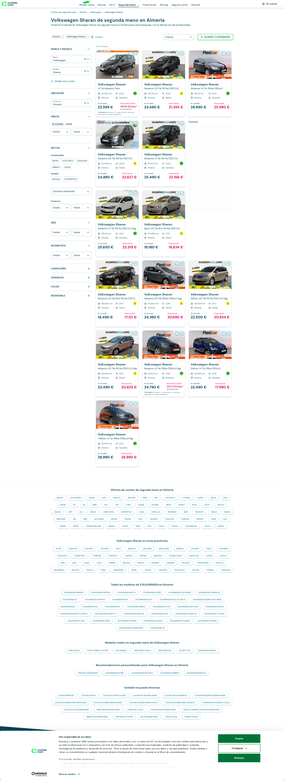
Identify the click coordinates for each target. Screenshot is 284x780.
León (74, 563)
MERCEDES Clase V (142, 650)
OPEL (140, 519)
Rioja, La (220, 563)
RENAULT (200, 519)
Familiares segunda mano (108, 710)
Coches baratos (66, 695)
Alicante (89, 548)
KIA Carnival (121, 650)
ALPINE (92, 498)
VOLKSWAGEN (191, 526)
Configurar (237, 748)
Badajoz (132, 548)
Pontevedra (203, 563)
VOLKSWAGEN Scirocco (186, 614)
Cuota (69, 124)
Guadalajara (175, 556)
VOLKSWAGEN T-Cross (214, 614)
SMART (76, 526)
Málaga (126, 563)
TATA (149, 526)
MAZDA (227, 512)
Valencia (163, 570)
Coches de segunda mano (145, 695)
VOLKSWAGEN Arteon (100, 592)
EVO (106, 505)
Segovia (75, 570)
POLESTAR (169, 519)
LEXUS (141, 512)
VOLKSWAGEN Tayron (126, 621)
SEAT (225, 519)
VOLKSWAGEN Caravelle (209, 592)
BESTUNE (131, 498)
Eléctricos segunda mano (76, 710)
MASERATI (199, 512)
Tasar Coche (171, 717)
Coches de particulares (114, 695)
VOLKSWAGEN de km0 (114, 673)
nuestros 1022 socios (82, 741)
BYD (156, 498)
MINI (85, 519)
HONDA (141, 505)
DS (84, 505)
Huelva (209, 556)
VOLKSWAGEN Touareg (180, 621)
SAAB (213, 519)
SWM (138, 526)
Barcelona (164, 548)
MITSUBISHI (99, 519)
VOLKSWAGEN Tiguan (153, 621)
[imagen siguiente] (136, 64)
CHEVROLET (170, 498)
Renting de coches (124, 717)
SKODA (63, 526)
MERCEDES (61, 519)
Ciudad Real (79, 556)
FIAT (117, 505)
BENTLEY (117, 498)
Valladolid (179, 570)
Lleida (86, 563)
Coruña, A (113, 556)
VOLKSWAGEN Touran (207, 621)
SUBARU (111, 526)
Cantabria (223, 548)
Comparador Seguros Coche (216, 702)
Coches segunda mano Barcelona (70, 702)
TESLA (161, 526)
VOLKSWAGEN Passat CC (105, 614)
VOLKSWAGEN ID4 (90, 606)
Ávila (118, 548)
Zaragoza (225, 570)
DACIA (213, 498)
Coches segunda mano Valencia (180, 702)
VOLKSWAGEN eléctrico (142, 673)
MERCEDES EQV (165, 650)
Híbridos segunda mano (97, 717)
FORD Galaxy (74, 650)
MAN (186, 512)
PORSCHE (185, 519)
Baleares (147, 548)
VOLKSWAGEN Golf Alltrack (172, 599)
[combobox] (53, 60)
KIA (81, 512)
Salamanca (59, 570)
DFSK (225, 498)
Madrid (112, 563)
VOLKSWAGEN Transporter (131, 628)
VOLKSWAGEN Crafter (95, 599)
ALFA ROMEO (76, 498)
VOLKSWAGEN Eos (120, 599)
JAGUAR (57, 512)
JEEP (70, 512)
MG (74, 519)
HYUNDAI (155, 505)
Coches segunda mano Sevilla (143, 702)
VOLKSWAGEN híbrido (169, 673)
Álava (58, 548)
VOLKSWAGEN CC (70, 599)
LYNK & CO (155, 512)
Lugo (99, 563)
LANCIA (93, 512)
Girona (143, 556)
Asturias (104, 548)
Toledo (148, 570)
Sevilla (90, 570)
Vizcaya (195, 570)
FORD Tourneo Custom (97, 650)
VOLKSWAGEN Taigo (101, 621)
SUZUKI (125, 526)
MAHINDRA (172, 512)
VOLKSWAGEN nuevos (196, 673)
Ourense (170, 563)
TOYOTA (174, 526)
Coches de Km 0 (88, 695)
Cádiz (208, 548)
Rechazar (239, 758)
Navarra (155, 563)
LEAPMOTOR (126, 512)
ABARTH (60, 498)
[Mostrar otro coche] (117, 77)
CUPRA (200, 498)
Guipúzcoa (194, 556)
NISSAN (114, 519)
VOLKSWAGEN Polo (159, 614)
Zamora (210, 570)
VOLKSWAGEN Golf (143, 599)
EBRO (94, 505)
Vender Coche (191, 717)
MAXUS (214, 512)
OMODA (128, 519)
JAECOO (220, 505)
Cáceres (195, 548)
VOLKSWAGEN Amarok (73, 592)
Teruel (134, 570)
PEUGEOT (154, 519)
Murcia (140, 563)
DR (74, 505)
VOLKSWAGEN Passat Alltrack (73, 614)
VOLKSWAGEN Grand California (207, 599)
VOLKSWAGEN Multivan (188, 606)
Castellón (62, 556)
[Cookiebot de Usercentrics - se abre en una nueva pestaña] (39, 774)
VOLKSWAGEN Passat (214, 606)
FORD (128, 505)
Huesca (223, 556)
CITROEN (186, 498)
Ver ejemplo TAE (126, 109)
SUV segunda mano (149, 717)
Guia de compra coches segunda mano (201, 710)
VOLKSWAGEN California (179, 592)
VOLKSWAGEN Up (158, 628)
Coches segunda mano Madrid (108, 702)
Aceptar (239, 738)
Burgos (179, 548)
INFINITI (182, 505)
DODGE (63, 505)
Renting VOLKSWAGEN (88, 673)
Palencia (186, 563)
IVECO (207, 505)
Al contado (57, 124)
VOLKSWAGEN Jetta (161, 606)
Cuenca (128, 556)
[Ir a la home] (9, 4)
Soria (103, 570)
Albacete (73, 548)
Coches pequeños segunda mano (210, 695)
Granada (158, 556)
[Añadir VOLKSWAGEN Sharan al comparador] (135, 53)
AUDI (104, 498)
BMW (145, 498)
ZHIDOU (221, 526)
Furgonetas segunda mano (163, 710)
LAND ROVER (108, 512)
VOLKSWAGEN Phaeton (134, 614)
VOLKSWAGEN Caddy (152, 592)
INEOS (168, 505)
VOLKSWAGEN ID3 (67, 606)
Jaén (62, 563)
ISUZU (194, 505)
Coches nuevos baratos (175, 695)
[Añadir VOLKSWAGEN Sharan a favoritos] (131, 53)
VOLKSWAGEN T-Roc (76, 621)
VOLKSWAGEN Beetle (126, 592)
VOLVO (207, 526)
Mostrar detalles (67, 774)
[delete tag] (62, 37)
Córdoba (97, 556)
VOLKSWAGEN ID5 (112, 606)
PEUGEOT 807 (185, 650)
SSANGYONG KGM (93, 526)
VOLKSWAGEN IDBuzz (136, 606)
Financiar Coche (135, 710)
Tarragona (118, 570)
